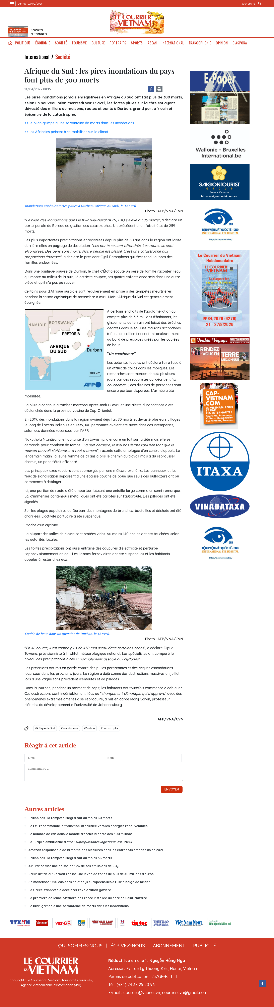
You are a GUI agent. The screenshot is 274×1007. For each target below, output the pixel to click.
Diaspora (239, 42)
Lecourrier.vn (137, 22)
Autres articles (44, 809)
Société (61, 42)
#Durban (89, 728)
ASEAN (152, 42)
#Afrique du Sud (45, 728)
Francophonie (200, 42)
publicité (204, 946)
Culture (98, 42)
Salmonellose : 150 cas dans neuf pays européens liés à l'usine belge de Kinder (89, 882)
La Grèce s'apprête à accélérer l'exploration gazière (69, 890)
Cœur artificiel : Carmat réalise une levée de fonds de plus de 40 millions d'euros (90, 874)
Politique (22, 42)
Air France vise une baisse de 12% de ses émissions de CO (73, 866)
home (10, 42)
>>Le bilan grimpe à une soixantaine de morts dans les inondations (79, 123)
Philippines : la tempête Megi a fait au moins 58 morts (70, 858)
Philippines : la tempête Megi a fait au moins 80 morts (70, 818)
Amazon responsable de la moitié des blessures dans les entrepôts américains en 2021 (95, 850)
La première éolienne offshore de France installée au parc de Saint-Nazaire (87, 898)
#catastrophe (109, 728)
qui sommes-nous (80, 946)
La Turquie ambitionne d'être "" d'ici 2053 (80, 842)
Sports (137, 42)
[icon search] (260, 3)
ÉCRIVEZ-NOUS (128, 946)
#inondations (69, 728)
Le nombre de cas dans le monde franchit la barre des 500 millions (80, 834)
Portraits (118, 42)
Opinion (222, 42)
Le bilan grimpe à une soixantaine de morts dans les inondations (78, 906)
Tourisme (79, 42)
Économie (42, 42)
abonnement (169, 946)
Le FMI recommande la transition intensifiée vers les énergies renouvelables (87, 826)
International (173, 42)
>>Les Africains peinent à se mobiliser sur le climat (66, 131)
